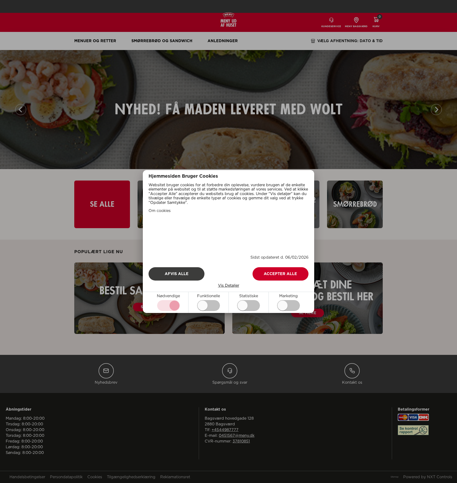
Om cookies (160, 211)
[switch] (208, 305)
